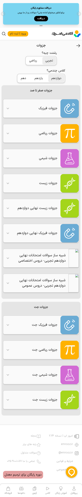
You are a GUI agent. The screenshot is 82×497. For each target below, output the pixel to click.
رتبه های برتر (29, 444)
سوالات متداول (28, 453)
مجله (33, 436)
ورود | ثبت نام (18, 34)
